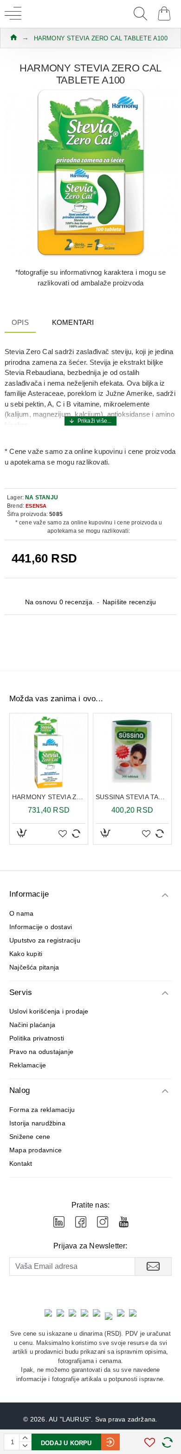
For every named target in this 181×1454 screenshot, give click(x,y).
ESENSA (36, 506)
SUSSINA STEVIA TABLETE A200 (132, 797)
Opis (20, 322)
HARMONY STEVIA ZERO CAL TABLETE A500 (48, 797)
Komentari (73, 322)
